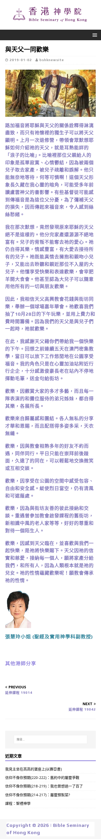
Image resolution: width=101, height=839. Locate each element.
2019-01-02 (21, 60)
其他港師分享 (20, 663)
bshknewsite (51, 60)
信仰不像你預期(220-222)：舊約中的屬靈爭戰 (42, 777)
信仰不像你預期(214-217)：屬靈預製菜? (37, 794)
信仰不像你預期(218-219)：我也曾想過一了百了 (44, 786)
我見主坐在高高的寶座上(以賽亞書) (33, 769)
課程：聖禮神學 (18, 803)
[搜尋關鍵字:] (50, 739)
